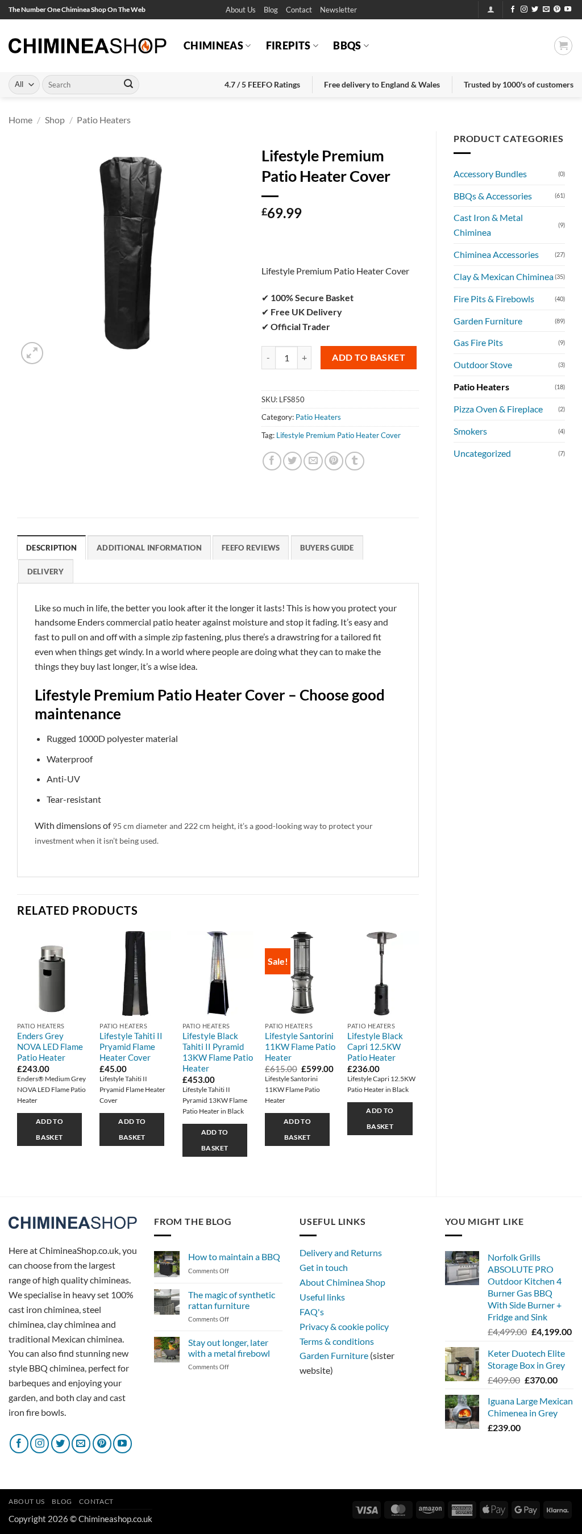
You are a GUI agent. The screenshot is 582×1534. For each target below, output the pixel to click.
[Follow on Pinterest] (557, 10)
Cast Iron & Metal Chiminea (488, 224)
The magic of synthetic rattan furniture (231, 1300)
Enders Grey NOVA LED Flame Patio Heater (50, 1046)
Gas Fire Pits (478, 342)
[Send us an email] (546, 10)
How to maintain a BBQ (234, 1256)
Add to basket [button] (49, 1129)
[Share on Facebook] (272, 461)
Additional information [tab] (149, 547)
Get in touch (324, 1267)
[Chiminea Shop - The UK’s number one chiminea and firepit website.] (88, 46)
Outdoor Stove (483, 364)
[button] (338, 10)
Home (20, 119)
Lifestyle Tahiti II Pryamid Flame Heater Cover (131, 1046)
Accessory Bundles (490, 173)
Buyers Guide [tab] (327, 547)
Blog (271, 9)
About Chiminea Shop (342, 1282)
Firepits (288, 45)
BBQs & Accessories (493, 195)
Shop (55, 119)
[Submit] (128, 84)
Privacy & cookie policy (344, 1326)
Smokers (470, 431)
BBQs (347, 45)
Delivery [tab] (45, 571)
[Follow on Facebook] (512, 10)
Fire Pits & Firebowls (494, 298)
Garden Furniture (488, 320)
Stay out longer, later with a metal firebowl (229, 1347)
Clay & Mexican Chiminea (504, 276)
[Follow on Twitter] (534, 10)
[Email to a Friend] (313, 461)
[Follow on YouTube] (567, 10)
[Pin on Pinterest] (334, 461)
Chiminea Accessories (496, 254)
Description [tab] (51, 547)
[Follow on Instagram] (524, 10)
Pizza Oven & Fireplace (498, 408)
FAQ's (312, 1311)
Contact (299, 9)
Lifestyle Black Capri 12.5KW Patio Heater (375, 1046)
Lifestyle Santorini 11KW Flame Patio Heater (300, 1046)
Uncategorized (482, 453)
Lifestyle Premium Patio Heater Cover (338, 435)
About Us (241, 9)
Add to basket (368, 357)
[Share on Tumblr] (354, 461)
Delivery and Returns (341, 1252)
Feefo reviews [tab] (251, 547)
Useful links (322, 1296)
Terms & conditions (337, 1341)
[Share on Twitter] (292, 461)
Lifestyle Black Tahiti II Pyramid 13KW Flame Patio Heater (217, 1052)
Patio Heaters (104, 119)
